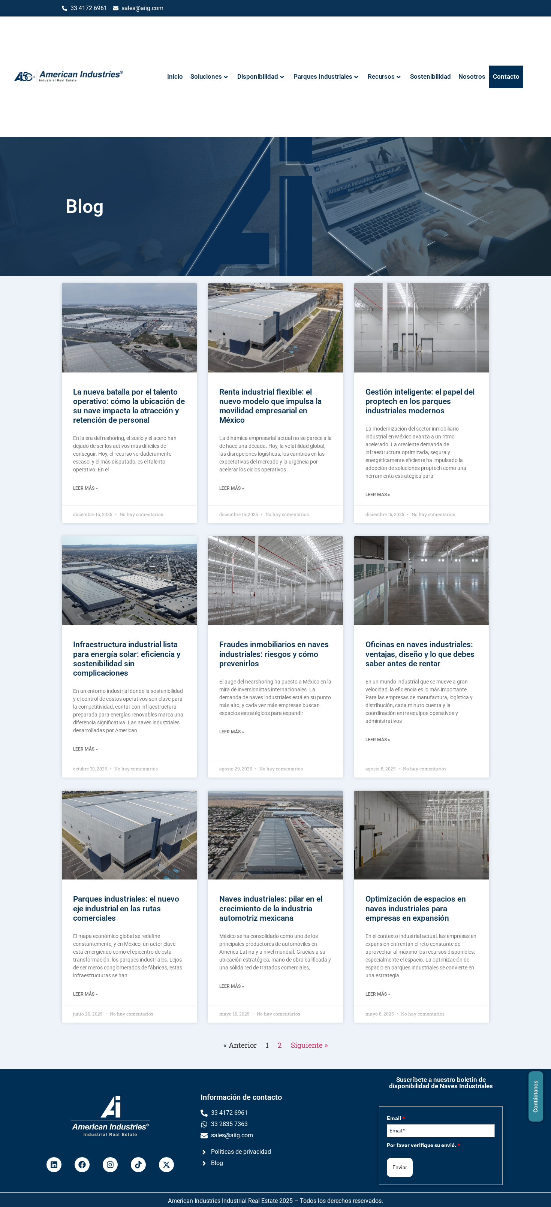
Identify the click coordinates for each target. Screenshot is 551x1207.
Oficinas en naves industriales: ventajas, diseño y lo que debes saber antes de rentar (420, 654)
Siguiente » (309, 1045)
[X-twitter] (166, 1164)
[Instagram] (110, 1164)
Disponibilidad (257, 76)
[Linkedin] (53, 1164)
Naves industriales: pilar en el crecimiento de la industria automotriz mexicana (270, 908)
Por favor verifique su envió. (423, 1145)
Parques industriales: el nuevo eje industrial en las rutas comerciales (126, 908)
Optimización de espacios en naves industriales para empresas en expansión (415, 908)
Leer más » (85, 488)
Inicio (175, 76)
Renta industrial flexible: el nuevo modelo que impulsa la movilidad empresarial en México (270, 406)
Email (396, 1118)
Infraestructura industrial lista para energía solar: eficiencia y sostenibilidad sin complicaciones (126, 659)
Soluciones (206, 76)
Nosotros (471, 76)
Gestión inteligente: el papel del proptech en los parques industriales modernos (420, 401)
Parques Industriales (322, 76)
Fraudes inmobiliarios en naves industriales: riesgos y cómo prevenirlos (274, 654)
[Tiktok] (138, 1164)
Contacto (506, 76)
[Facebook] (82, 1164)
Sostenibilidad (430, 76)
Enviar (399, 1167)
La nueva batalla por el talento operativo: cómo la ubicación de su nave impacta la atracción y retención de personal (129, 406)
